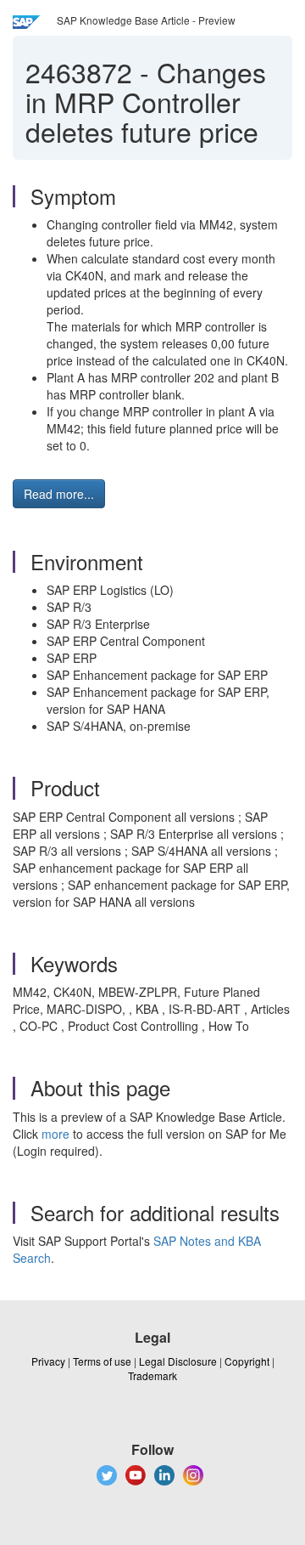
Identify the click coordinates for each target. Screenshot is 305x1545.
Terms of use (102, 1361)
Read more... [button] (59, 493)
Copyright (247, 1361)
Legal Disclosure (178, 1361)
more (55, 1133)
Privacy (48, 1361)
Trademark (152, 1375)
